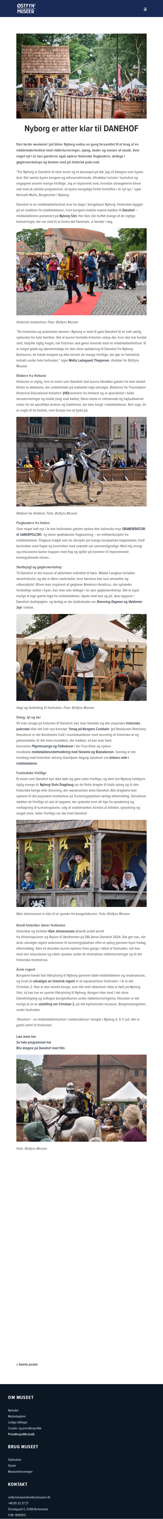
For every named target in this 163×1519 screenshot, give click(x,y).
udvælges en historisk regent (54, 981)
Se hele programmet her (33, 1042)
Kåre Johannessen (62, 931)
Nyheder (13, 1410)
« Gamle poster (27, 1364)
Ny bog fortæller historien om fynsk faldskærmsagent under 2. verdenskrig (81, 1252)
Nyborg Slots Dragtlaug (57, 784)
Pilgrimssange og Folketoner (52, 746)
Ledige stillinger (18, 1422)
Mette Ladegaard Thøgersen (89, 360)
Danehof (128, 210)
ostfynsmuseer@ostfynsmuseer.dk (29, 1497)
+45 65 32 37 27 (18, 1503)
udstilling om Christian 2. (57, 1004)
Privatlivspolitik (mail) (21, 1434)
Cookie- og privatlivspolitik (24, 1428)
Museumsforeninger (20, 1471)
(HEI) (66, 393)
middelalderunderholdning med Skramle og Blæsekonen (73, 751)
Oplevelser (14, 1459)
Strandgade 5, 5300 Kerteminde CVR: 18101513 (28, 1512)
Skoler (12, 1465)
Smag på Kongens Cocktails (89, 728)
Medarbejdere (17, 1416)
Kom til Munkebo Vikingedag (81, 1313)
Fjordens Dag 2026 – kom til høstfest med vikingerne (81, 1185)
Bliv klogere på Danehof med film (40, 1048)
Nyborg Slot (68, 215)
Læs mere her (26, 1036)
